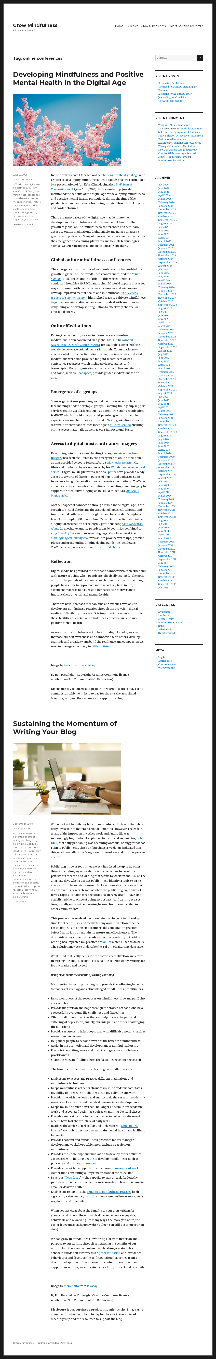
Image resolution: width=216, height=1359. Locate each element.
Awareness (164, 611)
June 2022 (163, 357)
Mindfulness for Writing (171, 160)
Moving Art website (119, 462)
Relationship (165, 629)
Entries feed (165, 660)
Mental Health (166, 619)
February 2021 (166, 414)
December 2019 (166, 464)
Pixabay (90, 665)
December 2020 (167, 421)
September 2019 (167, 474)
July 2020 (163, 439)
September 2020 (167, 432)
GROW (28, 191)
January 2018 (165, 545)
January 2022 (165, 375)
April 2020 (164, 449)
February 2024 (166, 287)
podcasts (33, 882)
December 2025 (167, 209)
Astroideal (164, 142)
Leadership (164, 615)
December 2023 (167, 294)
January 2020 (165, 460)
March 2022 (164, 368)
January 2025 (165, 248)
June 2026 (163, 188)
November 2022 (167, 340)
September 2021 (167, 389)
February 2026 (166, 202)
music (29, 201)
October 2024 (165, 259)
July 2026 (163, 184)
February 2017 (166, 566)
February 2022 (166, 372)
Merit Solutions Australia (186, 26)
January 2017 (165, 570)
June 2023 (163, 315)
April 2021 (163, 407)
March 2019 (164, 495)
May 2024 (163, 276)
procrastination (109, 1253)
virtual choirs (111, 547)
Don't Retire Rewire (24, 851)
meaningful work (127, 1168)
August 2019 (164, 478)
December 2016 (166, 573)
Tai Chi (106, 942)
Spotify (111, 472)
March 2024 (165, 283)
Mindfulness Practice (24, 179)
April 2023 (164, 322)
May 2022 (163, 361)
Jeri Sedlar (19, 858)
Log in (161, 657)
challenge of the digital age (119, 175)
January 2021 (165, 418)
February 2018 (166, 541)
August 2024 (165, 266)
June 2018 (163, 527)
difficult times (101, 646)
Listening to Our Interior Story (175, 93)
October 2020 (165, 428)
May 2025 (163, 234)
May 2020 (163, 446)
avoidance (19, 833)
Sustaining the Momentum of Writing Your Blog (65, 727)
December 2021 (167, 379)
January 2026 (165, 206)
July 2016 (163, 587)
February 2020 (166, 456)
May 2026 (163, 191)
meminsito (71, 1286)
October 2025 (165, 216)
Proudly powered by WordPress (54, 1343)
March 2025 (164, 241)
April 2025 (164, 237)
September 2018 (167, 517)
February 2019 (166, 499)
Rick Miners (30, 889)
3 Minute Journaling (179, 125)
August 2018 (165, 520)
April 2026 (164, 195)
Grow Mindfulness (35, 25)
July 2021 (163, 396)
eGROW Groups (120, 425)
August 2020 (165, 435)
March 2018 (164, 538)
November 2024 (167, 255)
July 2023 (163, 312)
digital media (20, 187)
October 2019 (165, 471)
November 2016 (166, 577)
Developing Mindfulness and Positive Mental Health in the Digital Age (78, 78)
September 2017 (167, 559)
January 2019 (165, 502)
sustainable (19, 893)
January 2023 (165, 333)
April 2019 (163, 492)
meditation (26, 861)
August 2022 (165, 350)
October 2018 (165, 513)
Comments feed (167, 664)
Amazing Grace (67, 533)
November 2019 (166, 467)
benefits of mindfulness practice (109, 1191)
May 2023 (163, 319)
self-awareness (21, 216)
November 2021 (167, 382)
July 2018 (163, 524)
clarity (22, 847)
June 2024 (164, 273)
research (18, 889)
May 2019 (163, 488)
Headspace (83, 373)
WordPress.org (166, 668)
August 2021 (165, 393)
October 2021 (165, 386)
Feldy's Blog (165, 135)
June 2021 (163, 400)
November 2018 (166, 509)
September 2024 (167, 262)
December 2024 (167, 251)
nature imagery (21, 205)
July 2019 (163, 481)
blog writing (19, 843)
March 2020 (165, 453)
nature (37, 201)
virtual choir (31, 219)
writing (24, 896)
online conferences (83, 1163)
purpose (35, 886)
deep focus (72, 1177)
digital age (34, 184)
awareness (31, 833)
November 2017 (166, 552)
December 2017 (166, 548)
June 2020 (164, 442)
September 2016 (167, 584)
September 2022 (167, 347)
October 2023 (165, 301)
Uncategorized (21, 828)
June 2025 (163, 230)
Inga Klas (70, 665)
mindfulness (19, 865)
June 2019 (163, 485)
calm (15, 847)
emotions (18, 191)
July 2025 (163, 227)
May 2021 (163, 403)
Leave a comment (23, 224)
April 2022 (164, 365)
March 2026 (164, 198)
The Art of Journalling (170, 100)
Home (119, 26)
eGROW (32, 187)
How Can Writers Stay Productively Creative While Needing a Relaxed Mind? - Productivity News (177, 153)
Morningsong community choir (70, 538)
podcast (31, 212)
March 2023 (164, 326)
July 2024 (163, 269)
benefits (17, 836)
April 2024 (164, 280)
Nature (162, 626)
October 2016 (165, 580)
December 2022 (167, 336)
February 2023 (166, 329)
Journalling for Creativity (172, 97)
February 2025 (166, 244)
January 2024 (165, 290)
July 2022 (163, 354)
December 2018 (167, 506)
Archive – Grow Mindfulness (147, 26)
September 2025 (167, 220)
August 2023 (165, 308)
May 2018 (163, 531)
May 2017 (163, 563)
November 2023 (167, 297)
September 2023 (167, 304)
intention (32, 854)
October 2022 (165, 343)
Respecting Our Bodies (171, 83)
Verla (161, 125)
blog (34, 840)
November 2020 (167, 425)
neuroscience (20, 879)
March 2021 (164, 411)
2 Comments (20, 901)
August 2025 (165, 223)
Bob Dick (32, 843)
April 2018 (163, 534)
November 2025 (167, 213)
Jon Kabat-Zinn (21, 198)
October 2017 (165, 555)
